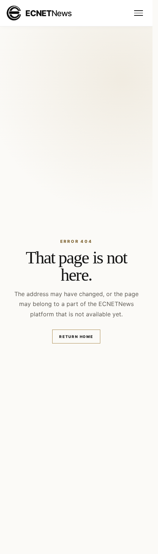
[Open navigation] (138, 13)
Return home (76, 336)
